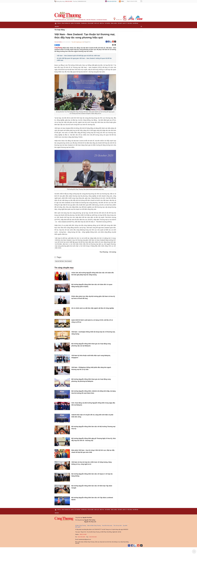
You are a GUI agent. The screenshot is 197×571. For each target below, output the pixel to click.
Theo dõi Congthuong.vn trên (77, 42)
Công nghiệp (90, 23)
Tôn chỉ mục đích (117, 525)
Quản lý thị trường (75, 23)
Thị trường (107, 23)
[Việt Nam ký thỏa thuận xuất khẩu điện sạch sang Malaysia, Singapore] (62, 358)
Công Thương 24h (65, 23)
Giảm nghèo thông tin (79, 19)
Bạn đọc (57, 26)
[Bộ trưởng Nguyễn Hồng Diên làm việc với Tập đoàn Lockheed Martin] (62, 501)
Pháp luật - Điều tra (99, 23)
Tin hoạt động (59, 30)
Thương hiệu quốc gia (60, 19)
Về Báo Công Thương (80, 525)
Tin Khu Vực (119, 19)
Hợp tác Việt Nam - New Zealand (63, 261)
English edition (111, 1)
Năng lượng (114, 23)
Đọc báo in (70, 19)
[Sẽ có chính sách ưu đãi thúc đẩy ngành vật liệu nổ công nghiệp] (62, 311)
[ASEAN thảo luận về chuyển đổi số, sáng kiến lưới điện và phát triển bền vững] (62, 418)
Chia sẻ (58, 45)
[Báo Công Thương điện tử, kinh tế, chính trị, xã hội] (67, 15)
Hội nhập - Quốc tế (122, 23)
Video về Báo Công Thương (94, 525)
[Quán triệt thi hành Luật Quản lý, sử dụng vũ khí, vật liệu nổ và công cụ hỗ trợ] (62, 323)
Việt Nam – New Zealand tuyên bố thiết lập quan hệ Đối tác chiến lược (78, 55)
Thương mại (84, 23)
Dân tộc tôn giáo (90, 19)
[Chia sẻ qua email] (113, 45)
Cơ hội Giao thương (102, 19)
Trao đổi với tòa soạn (107, 525)
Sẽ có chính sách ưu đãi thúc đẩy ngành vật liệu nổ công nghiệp (92, 308)
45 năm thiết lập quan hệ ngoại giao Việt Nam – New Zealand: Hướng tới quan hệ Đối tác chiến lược (84, 59)
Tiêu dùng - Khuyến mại (132, 23)
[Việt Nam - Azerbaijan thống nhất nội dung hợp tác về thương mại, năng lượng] (62, 335)
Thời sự (59, 23)
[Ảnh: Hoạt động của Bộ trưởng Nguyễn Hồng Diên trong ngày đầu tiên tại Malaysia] (62, 406)
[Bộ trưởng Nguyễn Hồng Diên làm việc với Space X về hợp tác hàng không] (62, 477)
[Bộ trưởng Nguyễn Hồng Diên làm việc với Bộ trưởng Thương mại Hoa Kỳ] (62, 430)
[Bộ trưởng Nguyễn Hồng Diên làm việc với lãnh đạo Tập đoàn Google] (62, 489)
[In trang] (115, 45)
